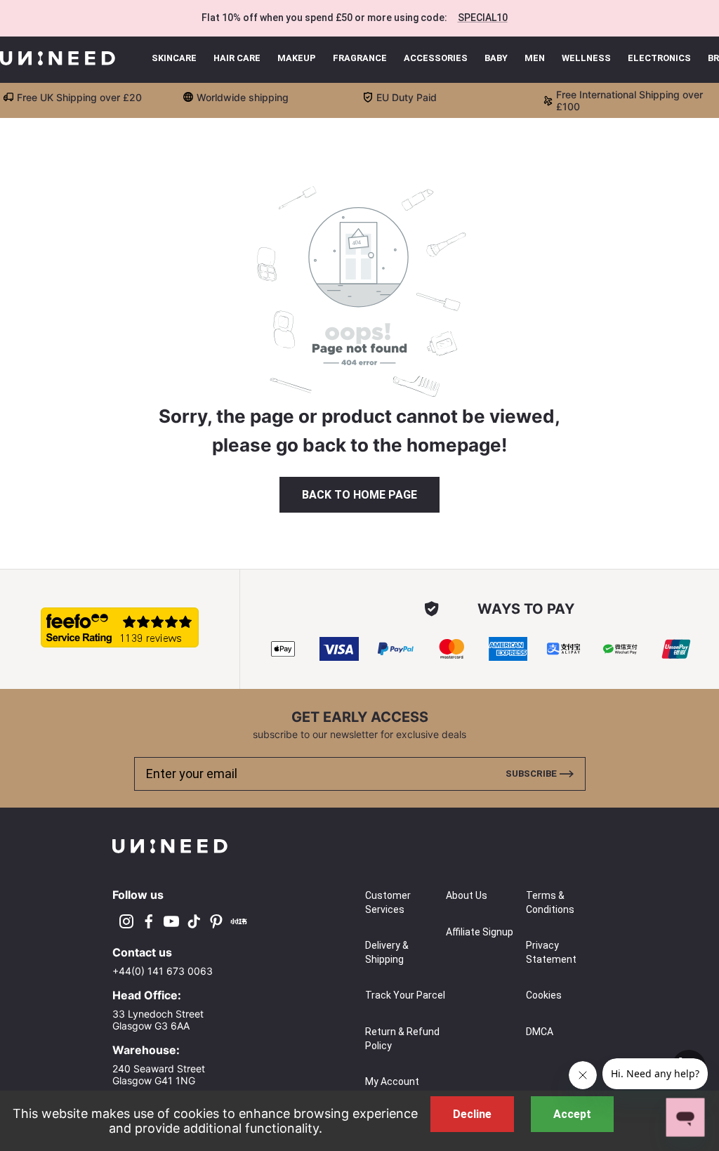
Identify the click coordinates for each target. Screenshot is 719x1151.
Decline (472, 1114)
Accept (572, 1114)
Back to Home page (359, 494)
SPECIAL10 (483, 17)
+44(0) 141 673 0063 (162, 971)
